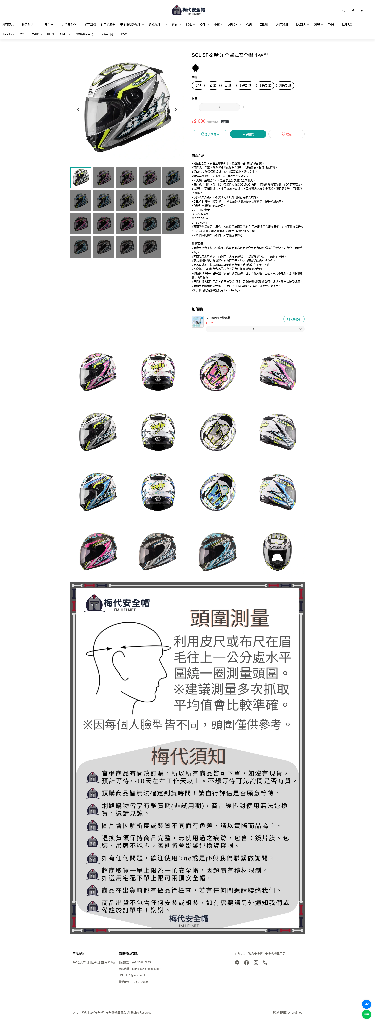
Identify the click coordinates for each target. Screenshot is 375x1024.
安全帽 (49, 24)
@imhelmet (138, 975)
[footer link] (237, 962)
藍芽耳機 (90, 24)
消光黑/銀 (285, 85)
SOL (189, 24)
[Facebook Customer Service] (366, 1004)
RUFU (51, 34)
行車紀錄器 (108, 24)
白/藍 (213, 85)
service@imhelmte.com (146, 969)
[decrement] (195, 107)
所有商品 (8, 24)
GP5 (317, 24)
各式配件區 (156, 24)
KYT (202, 24)
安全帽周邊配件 (130, 24)
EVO (124, 34)
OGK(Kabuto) (84, 34)
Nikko (63, 34)
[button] (362, 10)
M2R (249, 24)
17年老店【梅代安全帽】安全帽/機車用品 (260, 953)
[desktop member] (352, 10)
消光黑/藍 (265, 85)
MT (22, 34)
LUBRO (347, 24)
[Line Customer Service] (366, 1014)
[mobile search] (343, 10)
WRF (35, 34)
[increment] (243, 107)
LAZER (301, 24)
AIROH (233, 24)
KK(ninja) (107, 34)
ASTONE (282, 24)
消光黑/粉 (245, 85)
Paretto (7, 34)
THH (331, 24)
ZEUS (264, 24)
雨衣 (175, 24)
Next (175, 109)
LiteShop (296, 1012)
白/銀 (228, 85)
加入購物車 (294, 319)
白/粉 (198, 85)
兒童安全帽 (69, 24)
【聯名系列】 (27, 24)
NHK (217, 24)
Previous (78, 109)
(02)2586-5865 (141, 962)
